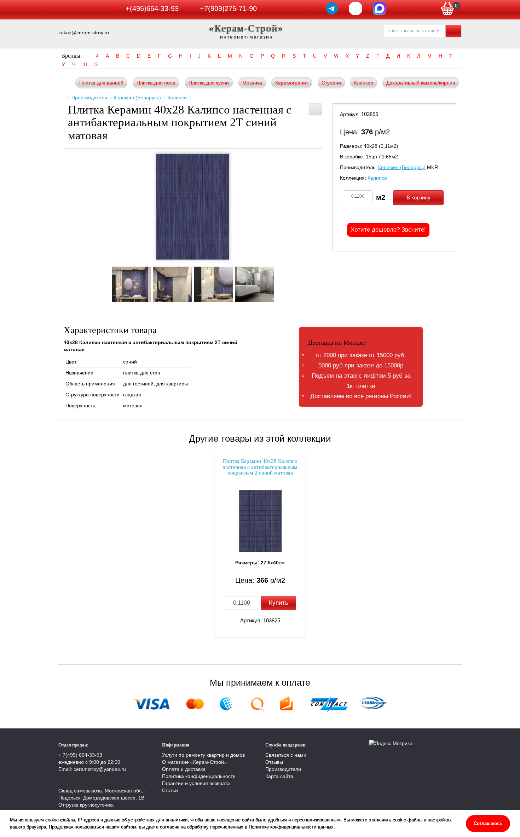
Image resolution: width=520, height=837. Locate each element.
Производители (89, 97)
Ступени (331, 83)
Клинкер (363, 83)
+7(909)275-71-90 (228, 8)
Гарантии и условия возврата (196, 783)
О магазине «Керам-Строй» (194, 762)
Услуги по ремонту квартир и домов (203, 755)
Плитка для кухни (209, 83)
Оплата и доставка (184, 769)
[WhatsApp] (355, 8)
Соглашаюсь (488, 823)
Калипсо (177, 97)
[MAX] (379, 8)
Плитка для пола (156, 83)
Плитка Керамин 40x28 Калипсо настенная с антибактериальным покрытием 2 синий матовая (260, 467)
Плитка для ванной (101, 83)
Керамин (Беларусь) (137, 97)
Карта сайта (279, 776)
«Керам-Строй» (246, 28)
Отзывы (274, 762)
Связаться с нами (285, 755)
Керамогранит (291, 83)
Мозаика (252, 83)
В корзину (418, 197)
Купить (278, 602)
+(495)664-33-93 (152, 8)
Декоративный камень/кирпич (420, 83)
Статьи (170, 790)
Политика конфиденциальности (199, 776)
